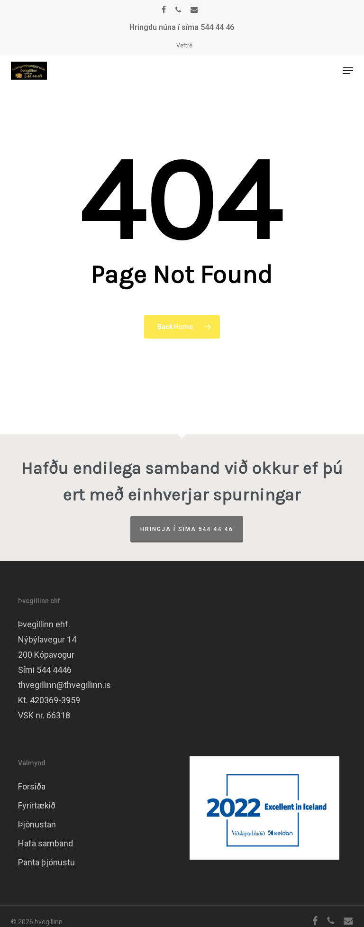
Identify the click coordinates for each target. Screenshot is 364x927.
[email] (194, 9)
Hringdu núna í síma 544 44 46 (181, 27)
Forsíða (32, 786)
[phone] (178, 9)
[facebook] (164, 9)
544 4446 (54, 670)
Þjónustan (37, 824)
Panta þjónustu (46, 862)
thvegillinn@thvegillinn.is (64, 685)
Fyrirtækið (36, 805)
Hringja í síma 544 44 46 (186, 529)
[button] (348, 70)
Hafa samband (45, 843)
